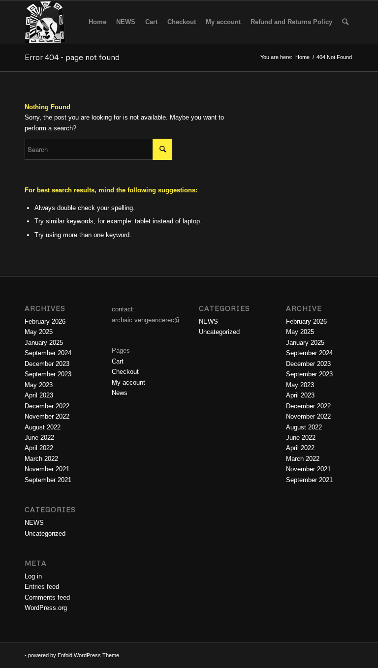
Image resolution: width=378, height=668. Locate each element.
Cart (118, 361)
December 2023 (47, 363)
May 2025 (39, 331)
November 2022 (47, 416)
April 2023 (39, 395)
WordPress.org (46, 607)
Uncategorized (45, 533)
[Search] (345, 22)
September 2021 (48, 480)
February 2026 (45, 321)
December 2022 (47, 406)
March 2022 (41, 458)
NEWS (34, 522)
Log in (33, 576)
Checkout (125, 371)
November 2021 (47, 469)
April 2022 (39, 448)
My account (128, 382)
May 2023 (39, 385)
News (119, 392)
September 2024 (48, 353)
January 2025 (44, 342)
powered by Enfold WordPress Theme (73, 655)
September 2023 (48, 374)
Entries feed (42, 586)
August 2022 (43, 427)
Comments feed (47, 597)
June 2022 (39, 437)
